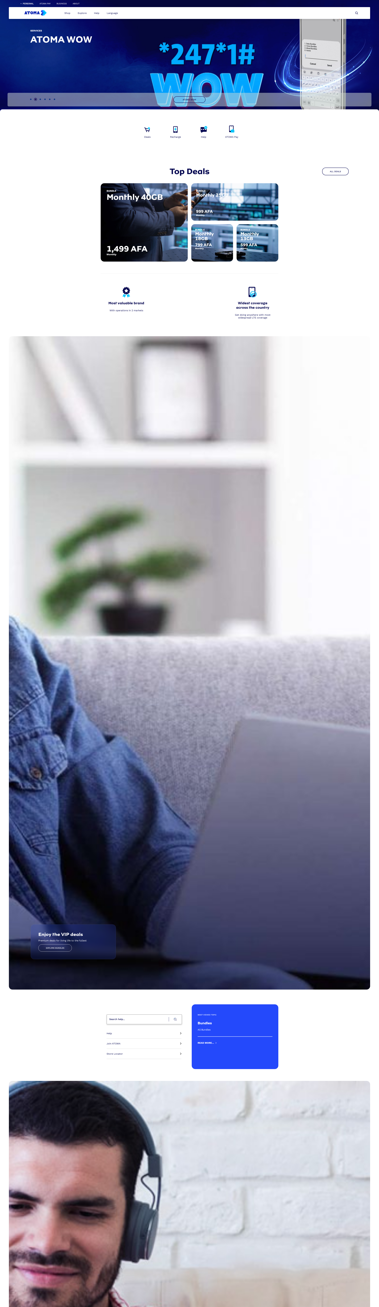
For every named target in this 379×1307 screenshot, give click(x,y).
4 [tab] (45, 99)
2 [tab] (35, 99)
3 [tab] (40, 99)
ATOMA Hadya (189, 99)
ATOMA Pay (45, 4)
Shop (67, 13)
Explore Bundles (55, 948)
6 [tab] (54, 99)
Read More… (206, 1042)
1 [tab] (31, 99)
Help (96, 13)
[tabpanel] (189, 222)
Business (62, 4)
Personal (28, 4)
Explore (82, 13)
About (76, 4)
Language (112, 13)
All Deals (335, 171)
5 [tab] (49, 99)
